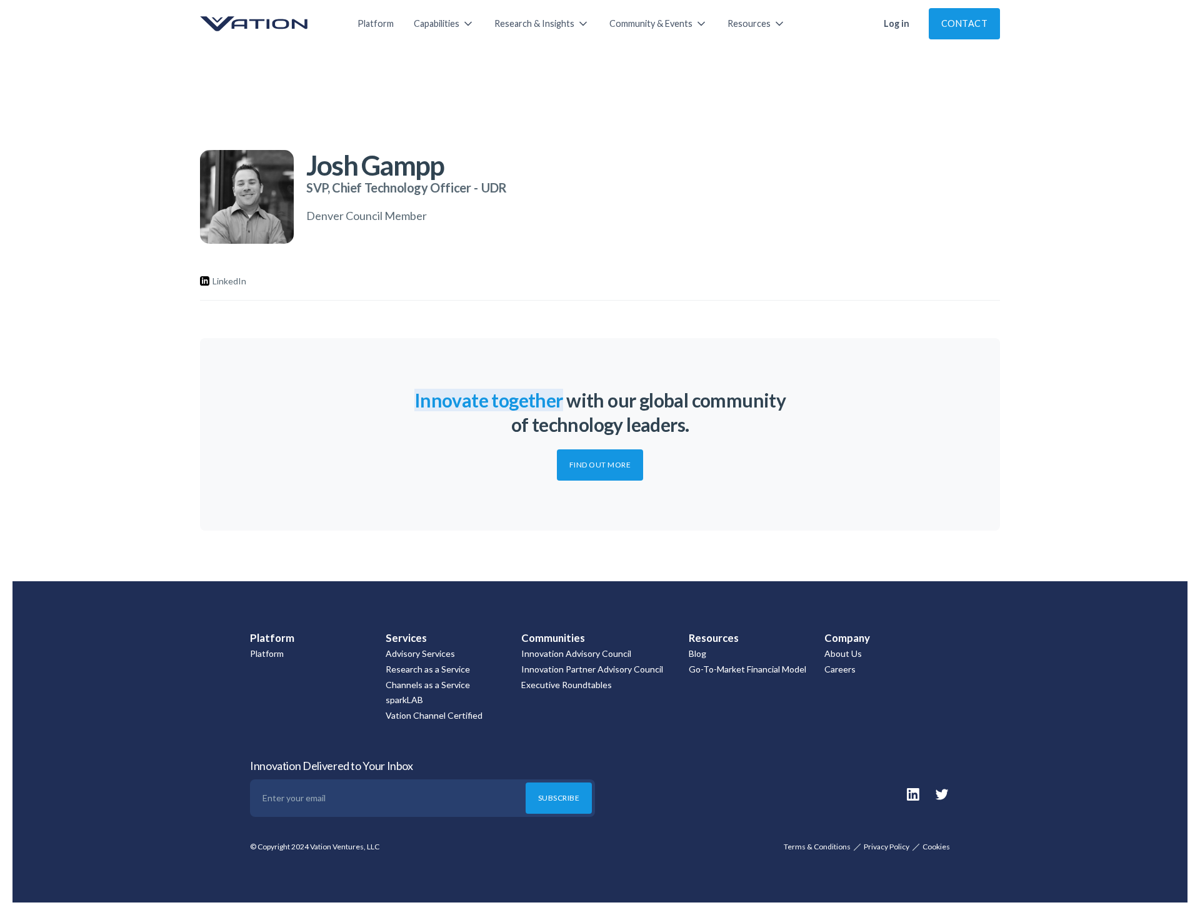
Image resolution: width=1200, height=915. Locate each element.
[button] (444, 24)
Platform (376, 23)
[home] (266, 23)
